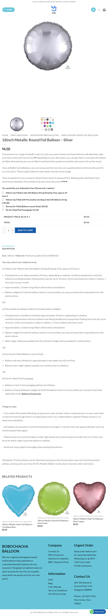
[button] (8, 9)
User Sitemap (54, 586)
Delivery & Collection (58, 558)
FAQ (50, 579)
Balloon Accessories (31, 393)
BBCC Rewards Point (58, 562)
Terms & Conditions (57, 590)
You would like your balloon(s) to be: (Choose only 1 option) (28, 188)
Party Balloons (19, 135)
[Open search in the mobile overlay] (99, 10)
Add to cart (25, 230)
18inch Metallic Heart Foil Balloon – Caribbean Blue (18, 525)
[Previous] (2, 508)
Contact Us (53, 551)
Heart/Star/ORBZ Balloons (44, 135)
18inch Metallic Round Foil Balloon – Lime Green (54, 521)
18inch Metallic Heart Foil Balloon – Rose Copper (89, 520)
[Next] (106, 508)
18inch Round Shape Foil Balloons (79, 135)
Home (5, 135)
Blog (50, 583)
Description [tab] (8, 249)
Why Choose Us (56, 555)
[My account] (93, 9)
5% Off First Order (57, 594)
